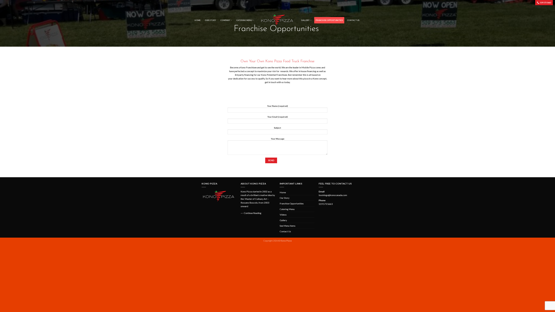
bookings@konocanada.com (333, 195)
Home (197, 20)
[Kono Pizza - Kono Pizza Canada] (277, 20)
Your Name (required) (277, 106)
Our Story (210, 20)
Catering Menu (244, 20)
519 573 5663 (326, 204)
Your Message (277, 139)
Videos (283, 214)
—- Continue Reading (251, 213)
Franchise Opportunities (329, 20)
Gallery (283, 220)
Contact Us (353, 20)
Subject (277, 128)
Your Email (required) (277, 117)
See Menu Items (287, 225)
